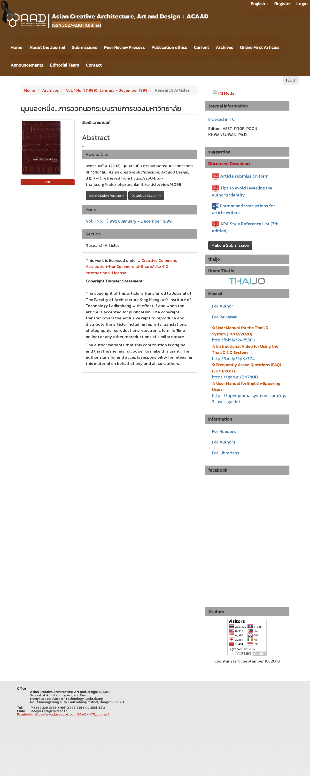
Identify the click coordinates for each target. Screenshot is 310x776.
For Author (222, 306)
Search (291, 80)
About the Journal (47, 47)
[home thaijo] (247, 281)
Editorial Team (64, 65)
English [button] (258, 3)
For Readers (224, 431)
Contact (94, 65)
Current (201, 47)
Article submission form (244, 176)
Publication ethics (169, 47)
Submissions (84, 47)
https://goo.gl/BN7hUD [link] (235, 377)
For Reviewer (224, 317)
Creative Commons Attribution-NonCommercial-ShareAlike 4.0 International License (131, 266)
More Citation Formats (105, 195)
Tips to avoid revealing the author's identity (242, 191)
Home (17, 47)
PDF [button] (48, 182)
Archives (224, 47)
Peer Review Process (124, 47)
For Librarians (225, 453)
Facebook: (25, 714)
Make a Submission (230, 245)
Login (302, 3)
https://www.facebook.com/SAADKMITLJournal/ (71, 714)
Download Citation (145, 195)
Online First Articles (259, 47)
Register (282, 3)
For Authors (223, 442)
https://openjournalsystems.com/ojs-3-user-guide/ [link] (250, 398)
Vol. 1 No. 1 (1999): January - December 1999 (106, 90)
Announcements (27, 65)
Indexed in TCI (222, 119)
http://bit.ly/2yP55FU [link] (233, 340)
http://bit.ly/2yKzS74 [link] (233, 358)
